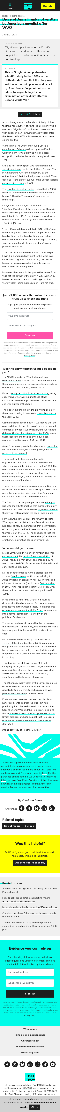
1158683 (41, 1085)
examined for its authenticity (39, 470)
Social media (12, 826)
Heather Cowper (31, 730)
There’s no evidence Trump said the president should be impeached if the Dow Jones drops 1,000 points (29, 926)
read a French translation (36, 556)
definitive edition (40, 587)
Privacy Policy (29, 356)
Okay (34, 1107)
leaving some (19, 576)
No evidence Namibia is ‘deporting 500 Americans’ (30, 907)
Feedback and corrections (30, 1047)
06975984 (27, 1088)
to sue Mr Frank (39, 663)
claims (31, 114)
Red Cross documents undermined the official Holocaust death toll (28, 720)
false (3, 780)
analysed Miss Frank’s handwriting (30, 393)
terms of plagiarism (32, 677)
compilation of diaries (14, 149)
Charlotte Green (32, 800)
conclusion (23, 519)
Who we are (30, 1029)
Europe (29, 826)
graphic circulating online (20, 189)
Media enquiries (30, 1052)
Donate (48, 6)
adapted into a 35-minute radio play (22, 690)
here (44, 773)
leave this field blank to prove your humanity (12, 943)
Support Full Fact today (30, 863)
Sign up (30, 335)
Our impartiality (30, 1041)
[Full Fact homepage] (28, 6)
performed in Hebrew (14, 693)
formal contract (17, 614)
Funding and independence (30, 1035)
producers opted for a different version (28, 647)
